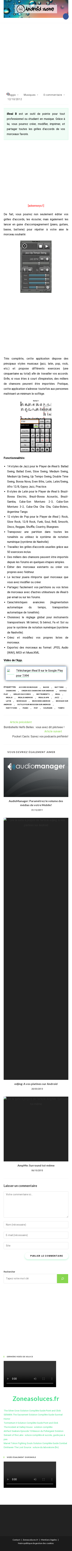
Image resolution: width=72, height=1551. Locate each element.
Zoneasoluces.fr (30, 1539)
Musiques (30, 94)
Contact (16, 1539)
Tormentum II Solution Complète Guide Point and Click (31, 1423)
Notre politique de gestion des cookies (36, 1543)
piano (25, 708)
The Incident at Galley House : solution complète (28, 1427)
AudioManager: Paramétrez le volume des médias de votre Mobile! (36, 802)
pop (36, 708)
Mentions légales (49, 1539)
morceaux (22, 701)
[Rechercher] (62, 1278)
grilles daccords (22, 694)
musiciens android (41, 701)
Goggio (12, 94)
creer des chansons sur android (37, 691)
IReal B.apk (43, 697)
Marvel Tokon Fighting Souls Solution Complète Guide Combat (35, 1443)
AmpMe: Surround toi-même (36, 1165)
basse (46, 687)
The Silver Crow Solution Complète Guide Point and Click (32, 1410)
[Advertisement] (36, 54)
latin (8, 701)
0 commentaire (53, 94)
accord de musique (28, 687)
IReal (57, 694)
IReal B (9, 697)
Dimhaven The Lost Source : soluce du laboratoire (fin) (31, 1447)
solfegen (47, 708)
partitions (11, 708)
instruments (43, 694)
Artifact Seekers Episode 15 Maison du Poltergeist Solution (33, 1431)
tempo (61, 708)
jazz (57, 697)
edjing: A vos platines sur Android (35, 1083)
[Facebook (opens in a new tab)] (66, 16)
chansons (11, 691)
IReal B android (25, 697)
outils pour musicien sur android (34, 704)
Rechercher (9, 1271)
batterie (59, 687)
